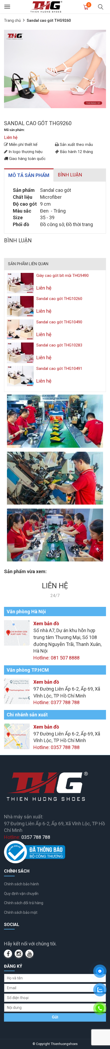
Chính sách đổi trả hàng (23, 903)
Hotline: (27, 837)
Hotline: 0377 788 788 (56, 702)
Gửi (55, 1017)
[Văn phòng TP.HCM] (17, 691)
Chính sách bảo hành (21, 884)
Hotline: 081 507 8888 (56, 658)
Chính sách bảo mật (20, 912)
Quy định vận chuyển (21, 893)
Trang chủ (12, 20)
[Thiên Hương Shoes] (46, 6)
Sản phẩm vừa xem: (25, 571)
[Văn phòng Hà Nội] (17, 632)
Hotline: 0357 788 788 (56, 747)
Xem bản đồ (46, 623)
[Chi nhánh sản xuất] (17, 736)
